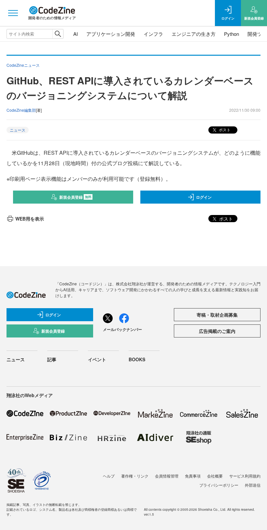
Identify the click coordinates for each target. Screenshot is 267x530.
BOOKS (137, 359)
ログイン (204, 197)
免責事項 (193, 476)
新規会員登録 (75, 197)
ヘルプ (109, 476)
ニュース (17, 130)
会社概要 (215, 476)
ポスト (224, 129)
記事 (51, 359)
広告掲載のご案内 (217, 331)
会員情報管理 (166, 476)
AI (75, 33)
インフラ (153, 33)
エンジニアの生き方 (194, 33)
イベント (97, 359)
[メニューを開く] (13, 13)
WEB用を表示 (29, 218)
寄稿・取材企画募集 (217, 314)
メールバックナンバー (122, 329)
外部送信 (252, 485)
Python (231, 33)
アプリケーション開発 (110, 33)
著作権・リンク (134, 476)
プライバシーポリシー (218, 485)
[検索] (57, 33)
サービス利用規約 (244, 476)
